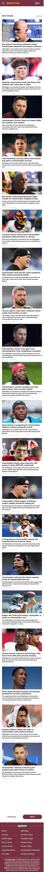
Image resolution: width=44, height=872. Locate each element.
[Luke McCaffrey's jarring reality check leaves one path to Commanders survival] (22, 152)
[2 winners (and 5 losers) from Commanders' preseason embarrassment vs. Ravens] (22, 228)
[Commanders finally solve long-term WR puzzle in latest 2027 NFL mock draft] (22, 456)
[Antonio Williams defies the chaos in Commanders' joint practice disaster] (22, 723)
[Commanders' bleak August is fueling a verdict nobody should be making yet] (22, 494)
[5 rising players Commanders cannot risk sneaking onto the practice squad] (22, 532)
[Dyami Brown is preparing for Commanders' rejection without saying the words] (22, 418)
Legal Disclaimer (8, 850)
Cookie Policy (26, 846)
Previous (11, 817)
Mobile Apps (7, 838)
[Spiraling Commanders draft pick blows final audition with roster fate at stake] (22, 75)
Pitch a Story (7, 842)
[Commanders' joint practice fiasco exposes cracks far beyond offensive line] (22, 570)
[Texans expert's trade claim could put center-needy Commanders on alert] (22, 304)
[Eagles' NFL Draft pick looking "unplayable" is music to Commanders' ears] (22, 608)
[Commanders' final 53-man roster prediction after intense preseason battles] (22, 266)
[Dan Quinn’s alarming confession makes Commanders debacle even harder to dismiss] (22, 37)
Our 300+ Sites (27, 835)
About (4, 831)
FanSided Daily (27, 838)
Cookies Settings (27, 854)
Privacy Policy (26, 842)
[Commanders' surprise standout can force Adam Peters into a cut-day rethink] (22, 380)
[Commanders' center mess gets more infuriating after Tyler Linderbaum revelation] (22, 342)
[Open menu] (3, 3)
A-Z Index (5, 854)
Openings (24, 831)
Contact (5, 835)
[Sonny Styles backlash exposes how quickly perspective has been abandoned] (22, 685)
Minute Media (11, 859)
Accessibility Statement (30, 850)
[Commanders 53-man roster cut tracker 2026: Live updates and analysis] (22, 113)
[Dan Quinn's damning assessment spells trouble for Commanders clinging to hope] (22, 190)
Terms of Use (7, 846)
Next (32, 817)
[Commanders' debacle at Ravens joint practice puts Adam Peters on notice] (22, 761)
